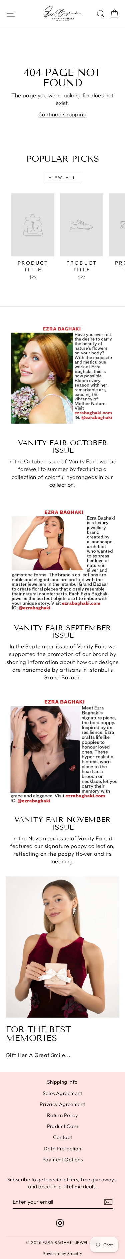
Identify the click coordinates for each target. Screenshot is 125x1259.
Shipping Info (62, 1082)
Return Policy (62, 1115)
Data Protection (62, 1148)
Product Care (62, 1126)
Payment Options (62, 1159)
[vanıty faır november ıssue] (62, 753)
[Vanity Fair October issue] (62, 377)
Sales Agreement (62, 1093)
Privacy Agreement (62, 1104)
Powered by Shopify (62, 1253)
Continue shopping (62, 114)
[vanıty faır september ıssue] (62, 561)
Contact (62, 1137)
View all (63, 177)
